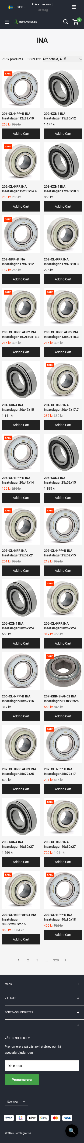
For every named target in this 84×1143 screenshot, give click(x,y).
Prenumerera (22, 1080)
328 (56, 960)
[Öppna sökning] (65, 21)
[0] (75, 22)
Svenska (12, 1101)
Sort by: (34, 59)
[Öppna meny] (7, 22)
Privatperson (41, 4)
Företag (42, 10)
